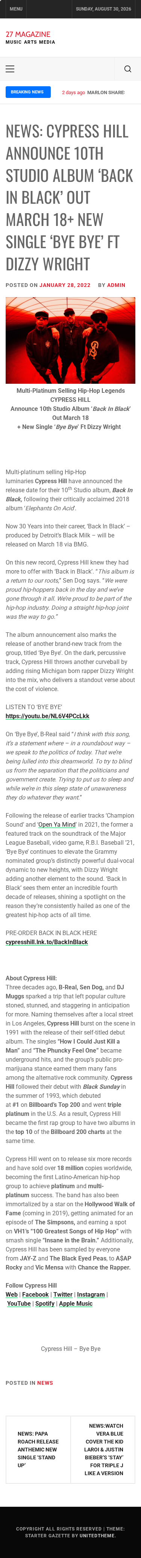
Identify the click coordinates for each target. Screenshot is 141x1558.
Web (12, 1294)
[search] (127, 69)
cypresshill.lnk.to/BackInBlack (47, 942)
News (45, 1383)
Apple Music (75, 1303)
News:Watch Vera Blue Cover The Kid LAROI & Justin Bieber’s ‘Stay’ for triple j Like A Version (103, 1449)
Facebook (35, 1294)
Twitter (63, 1294)
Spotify (45, 1303)
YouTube (19, 1303)
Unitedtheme (97, 1535)
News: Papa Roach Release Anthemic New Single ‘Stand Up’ (38, 1449)
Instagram (91, 1294)
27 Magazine (28, 34)
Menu (16, 9)
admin (116, 285)
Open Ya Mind (57, 824)
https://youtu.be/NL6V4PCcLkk (47, 716)
